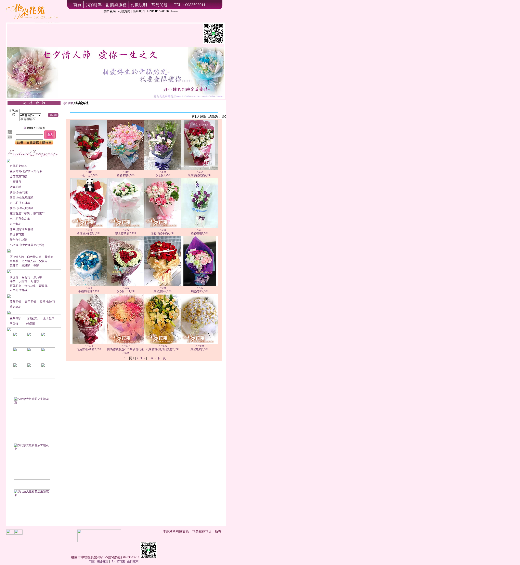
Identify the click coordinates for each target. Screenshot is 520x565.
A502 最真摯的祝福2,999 (199, 173)
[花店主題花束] (32, 432)
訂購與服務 (116, 4)
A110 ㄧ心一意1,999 (89, 173)
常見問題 (159, 4)
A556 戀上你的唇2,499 (125, 231)
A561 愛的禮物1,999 (199, 231)
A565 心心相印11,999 (125, 289)
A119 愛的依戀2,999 (125, 173)
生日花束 (133, 561)
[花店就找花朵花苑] (33, 21)
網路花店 (102, 561)
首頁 (77, 4)
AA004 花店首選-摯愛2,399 (88, 347)
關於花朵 (110, 11)
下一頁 (161, 358)
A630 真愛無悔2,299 (162, 289)
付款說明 (139, 4)
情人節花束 (118, 561)
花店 (92, 561)
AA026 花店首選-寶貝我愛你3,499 (162, 347)
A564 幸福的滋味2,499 (88, 289)
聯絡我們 (138, 11)
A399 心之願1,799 (162, 173)
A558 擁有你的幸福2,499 (162, 231)
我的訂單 (94, 4)
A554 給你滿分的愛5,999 (88, 231)
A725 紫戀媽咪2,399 (199, 289)
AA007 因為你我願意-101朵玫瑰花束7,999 (125, 349)
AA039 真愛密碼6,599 (199, 347)
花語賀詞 (124, 11)
